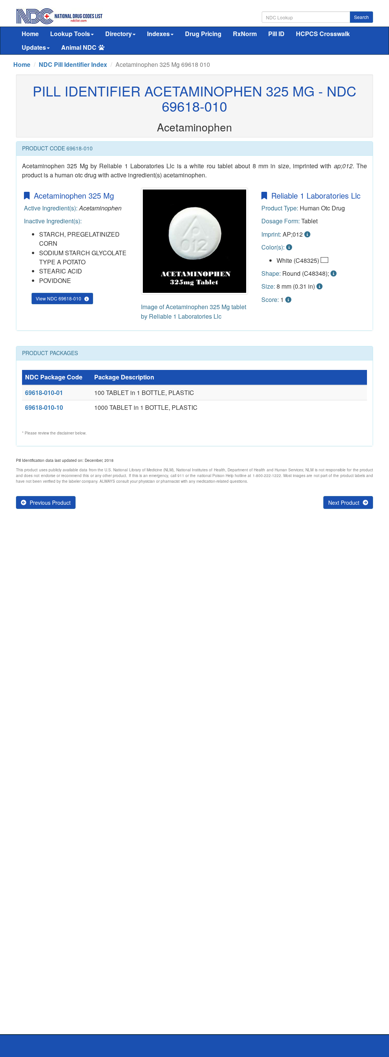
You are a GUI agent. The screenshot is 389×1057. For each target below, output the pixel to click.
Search (361, 17)
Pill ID (276, 33)
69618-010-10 (44, 407)
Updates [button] (34, 47)
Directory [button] (118, 33)
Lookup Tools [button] (70, 33)
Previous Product (49, 502)
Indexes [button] (158, 33)
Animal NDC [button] (78, 47)
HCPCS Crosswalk (323, 33)
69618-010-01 (44, 392)
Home (30, 33)
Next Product (344, 502)
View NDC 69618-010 (59, 298)
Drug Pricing (203, 33)
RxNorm (245, 33)
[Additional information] (307, 234)
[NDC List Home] (59, 15)
